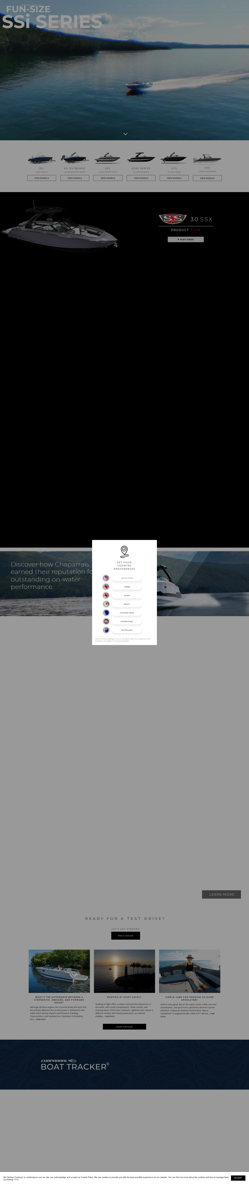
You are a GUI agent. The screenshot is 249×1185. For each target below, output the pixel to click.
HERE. (17, 1179)
